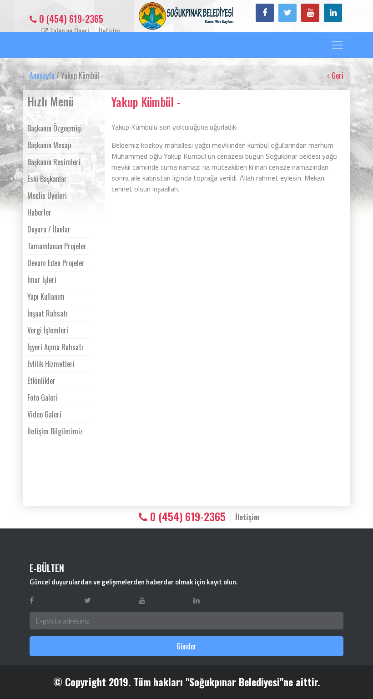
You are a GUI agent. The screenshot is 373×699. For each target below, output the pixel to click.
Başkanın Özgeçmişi (54, 128)
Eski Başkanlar (47, 178)
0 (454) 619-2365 (70, 18)
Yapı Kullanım (46, 296)
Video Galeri (44, 414)
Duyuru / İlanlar (49, 229)
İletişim (109, 30)
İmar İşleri (41, 279)
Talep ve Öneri (68, 30)
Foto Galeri (42, 397)
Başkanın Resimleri (54, 161)
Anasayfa (42, 75)
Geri (336, 75)
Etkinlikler (41, 380)
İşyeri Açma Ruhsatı (55, 347)
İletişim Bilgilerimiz (55, 431)
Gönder (186, 646)
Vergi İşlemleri (47, 330)
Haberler (39, 212)
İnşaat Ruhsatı (47, 313)
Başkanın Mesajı (49, 145)
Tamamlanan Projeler (56, 246)
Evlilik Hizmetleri (51, 363)
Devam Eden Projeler (56, 262)
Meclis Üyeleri (47, 195)
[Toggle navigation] (337, 45)
